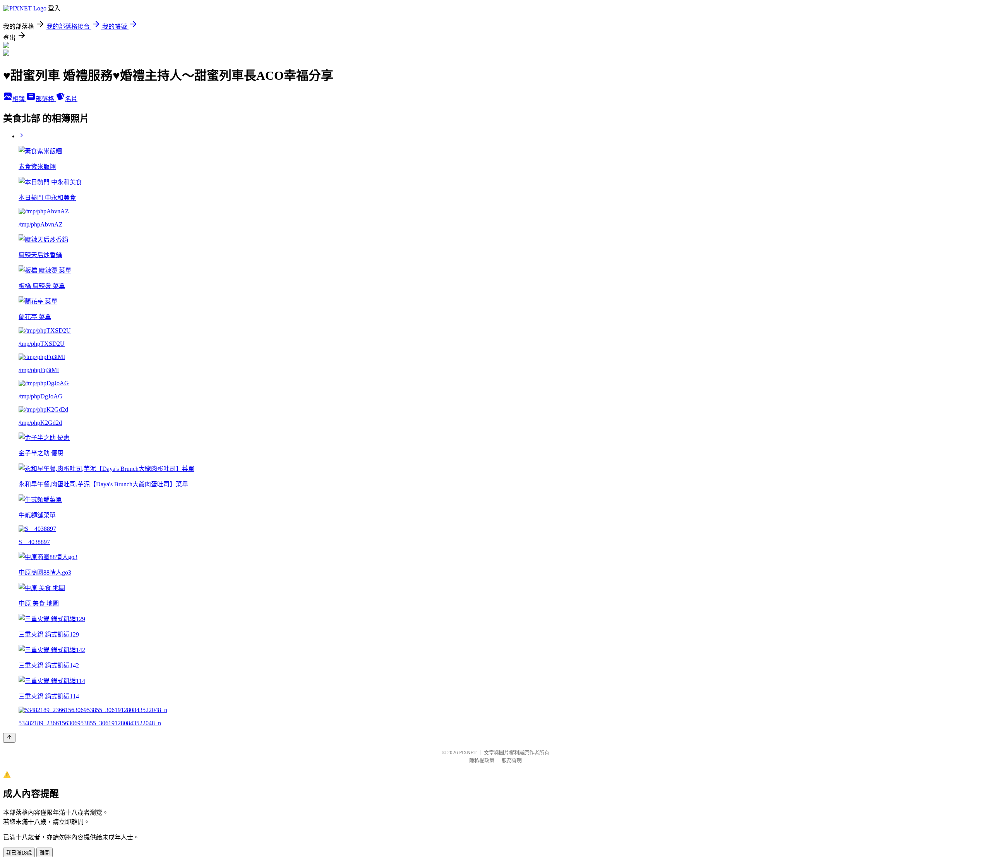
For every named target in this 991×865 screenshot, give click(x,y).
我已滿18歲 (19, 853)
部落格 (46, 99)
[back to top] (9, 738)
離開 (44, 853)
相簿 (19, 99)
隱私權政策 (481, 760)
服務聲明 (512, 760)
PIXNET (468, 752)
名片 (71, 99)
